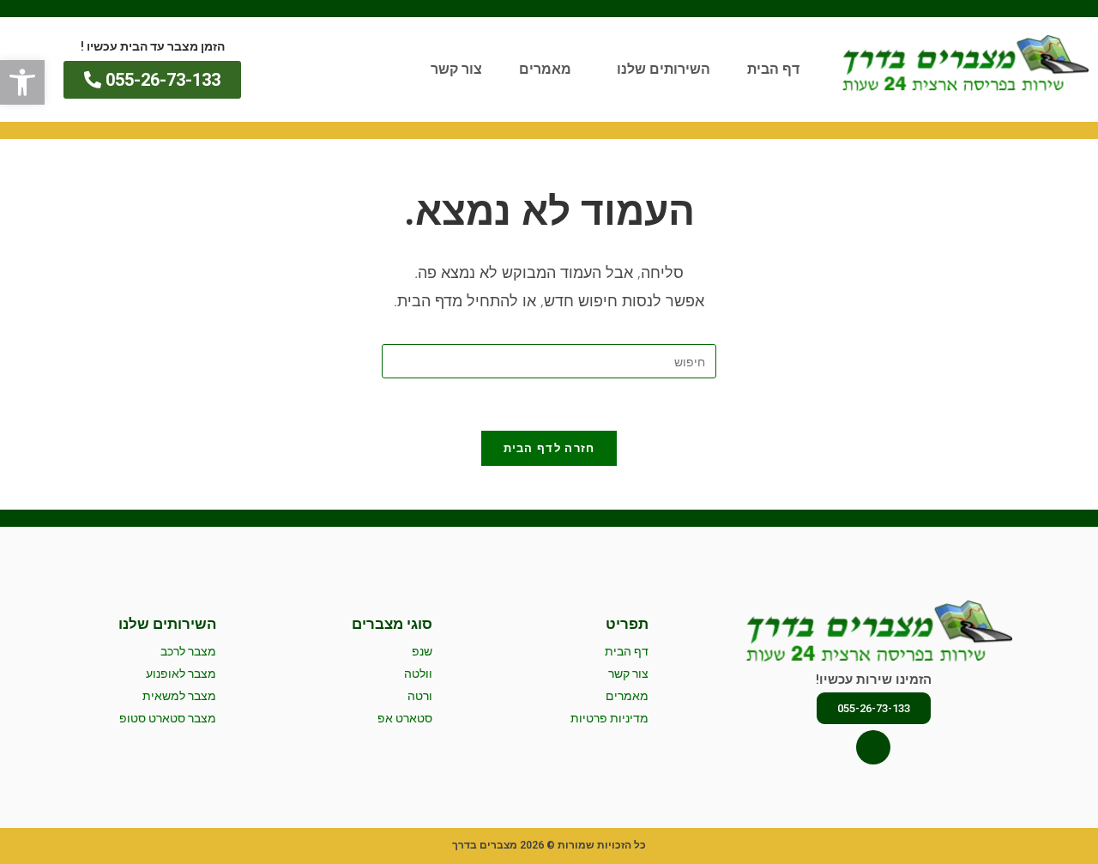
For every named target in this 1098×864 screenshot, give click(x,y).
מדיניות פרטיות (609, 718)
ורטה (419, 696)
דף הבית (773, 69)
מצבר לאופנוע (181, 673)
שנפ (422, 651)
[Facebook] (873, 747)
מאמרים (545, 69)
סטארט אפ (404, 718)
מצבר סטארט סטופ (167, 718)
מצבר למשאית (179, 696)
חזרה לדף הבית (549, 448)
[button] (22, 82)
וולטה (418, 673)
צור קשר (456, 69)
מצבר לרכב (188, 651)
